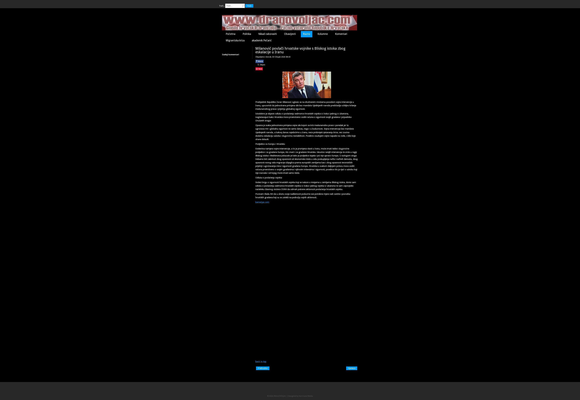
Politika (247, 33)
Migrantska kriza (235, 40)
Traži (249, 6)
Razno (306, 33)
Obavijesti (290, 33)
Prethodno (263, 368)
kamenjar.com (262, 202)
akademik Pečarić (262, 40)
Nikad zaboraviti (267, 33)
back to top (260, 361)
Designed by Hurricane (298, 396)
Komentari (341, 33)
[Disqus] (306, 243)
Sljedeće (351, 368)
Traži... (222, 6)
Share (259, 61)
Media (310, 396)
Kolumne (322, 33)
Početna (230, 33)
